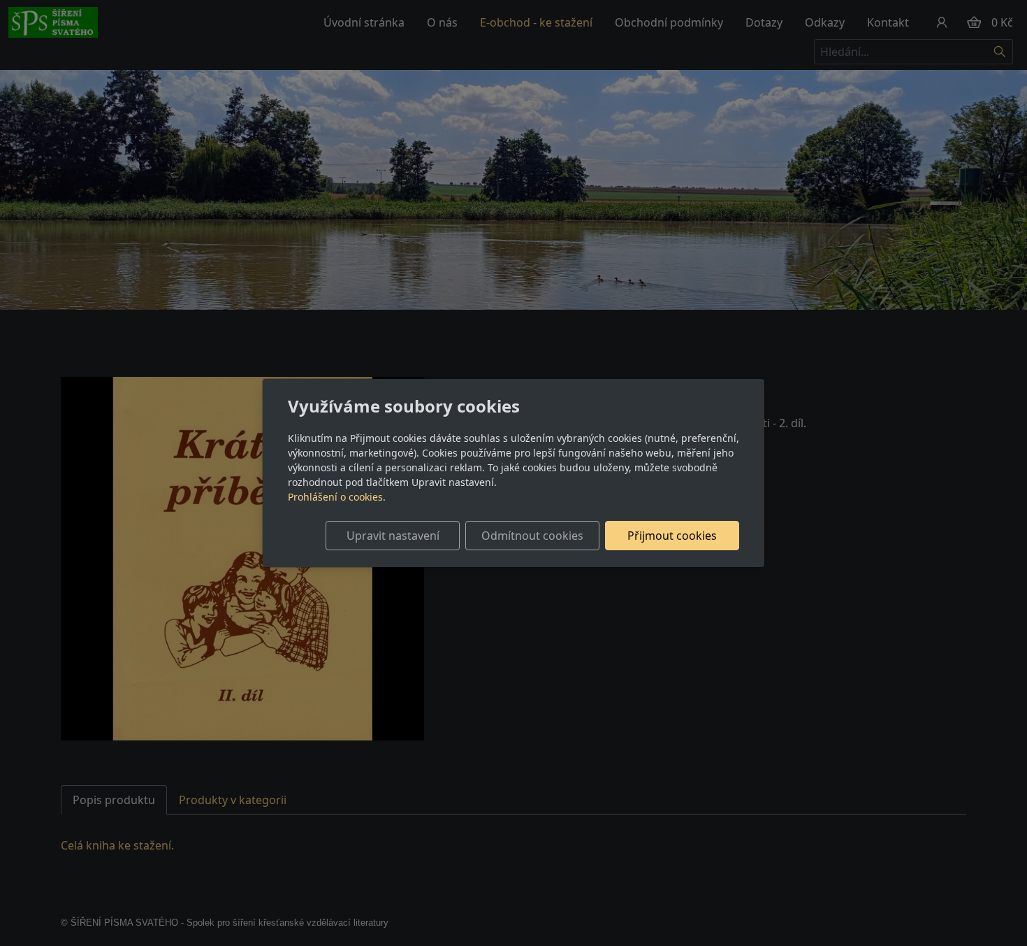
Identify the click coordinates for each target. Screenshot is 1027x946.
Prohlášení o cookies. (337, 496)
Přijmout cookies (672, 535)
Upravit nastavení (393, 535)
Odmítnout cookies (532, 535)
